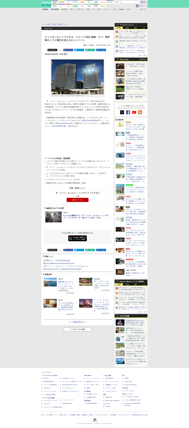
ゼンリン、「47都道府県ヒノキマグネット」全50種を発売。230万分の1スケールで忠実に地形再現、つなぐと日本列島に (133, 47)
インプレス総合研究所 (50, 385)
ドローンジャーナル (49, 391)
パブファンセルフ (130, 391)
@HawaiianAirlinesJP (63, 123)
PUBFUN (125, 388)
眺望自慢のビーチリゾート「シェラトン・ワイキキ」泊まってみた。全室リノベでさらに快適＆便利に (65, 286)
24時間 (127, 28)
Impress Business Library (69, 385)
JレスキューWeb (110, 388)
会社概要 (113, 415)
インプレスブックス (68, 400)
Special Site (124, 59)
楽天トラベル (77, 200)
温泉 (88, 9)
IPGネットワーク (127, 394)
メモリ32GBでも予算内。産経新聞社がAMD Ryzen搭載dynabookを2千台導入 (135, 81)
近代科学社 (87, 400)
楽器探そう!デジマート (93, 381)
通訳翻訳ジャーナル (111, 385)
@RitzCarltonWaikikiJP (91, 120)
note (91, 50)
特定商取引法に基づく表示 (140, 415)
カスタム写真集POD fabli (132, 400)
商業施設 (121, 9)
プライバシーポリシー (101, 415)
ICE (123, 375)
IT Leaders (47, 388)
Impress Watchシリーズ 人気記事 (132, 281)
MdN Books (108, 397)
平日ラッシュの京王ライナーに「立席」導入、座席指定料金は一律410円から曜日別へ (136, 212)
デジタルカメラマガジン (51, 400)
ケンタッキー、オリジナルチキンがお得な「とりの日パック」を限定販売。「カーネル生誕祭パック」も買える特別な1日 (132, 299)
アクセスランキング (127, 25)
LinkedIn (102, 50)
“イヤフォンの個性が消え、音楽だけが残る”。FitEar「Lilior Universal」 (135, 73)
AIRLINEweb (109, 378)
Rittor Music (88, 375)
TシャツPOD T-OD (92, 385)
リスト (60, 50)
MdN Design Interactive (112, 400)
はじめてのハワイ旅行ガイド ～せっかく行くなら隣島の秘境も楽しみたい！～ (136, 361)
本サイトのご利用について (49, 415)
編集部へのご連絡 (87, 415)
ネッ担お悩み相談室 (49, 394)
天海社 (127, 378)
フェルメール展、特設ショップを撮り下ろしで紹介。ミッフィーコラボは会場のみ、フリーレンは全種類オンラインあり (132, 33)
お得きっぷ (80, 9)
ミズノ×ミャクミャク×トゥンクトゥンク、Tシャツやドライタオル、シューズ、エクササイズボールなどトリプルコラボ (136, 160)
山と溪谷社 (87, 391)
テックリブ (106, 404)
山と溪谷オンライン (92, 394)
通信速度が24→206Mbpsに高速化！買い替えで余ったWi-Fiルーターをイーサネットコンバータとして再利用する (133, 309)
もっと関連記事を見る (76, 322)
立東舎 (88, 388)
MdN (104, 394)
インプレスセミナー (68, 388)
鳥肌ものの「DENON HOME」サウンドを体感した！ (135, 89)
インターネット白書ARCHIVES (53, 407)
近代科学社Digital (91, 403)
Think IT (46, 378)
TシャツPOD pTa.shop (132, 397)
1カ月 (143, 28)
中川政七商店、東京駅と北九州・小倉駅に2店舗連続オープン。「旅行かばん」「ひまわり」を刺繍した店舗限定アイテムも (136, 181)
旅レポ (72, 9)
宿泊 (128, 9)
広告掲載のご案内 (74, 415)
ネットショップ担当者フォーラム (72, 381)
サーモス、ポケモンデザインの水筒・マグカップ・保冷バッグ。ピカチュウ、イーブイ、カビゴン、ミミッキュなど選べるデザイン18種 (136, 245)
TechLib (107, 406)
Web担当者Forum (49, 381)
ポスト (54, 50)
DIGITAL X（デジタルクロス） (71, 391)
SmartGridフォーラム (68, 378)
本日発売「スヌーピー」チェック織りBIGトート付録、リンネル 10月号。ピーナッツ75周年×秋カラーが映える (132, 52)
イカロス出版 (107, 375)
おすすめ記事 (124, 316)
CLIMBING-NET (91, 397)
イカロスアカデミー (111, 391)
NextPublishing (66, 403)
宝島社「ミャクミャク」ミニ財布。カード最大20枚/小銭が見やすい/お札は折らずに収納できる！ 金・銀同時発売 (132, 38)
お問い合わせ (63, 415)
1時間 (119, 28)
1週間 (135, 28)
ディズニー (107, 9)
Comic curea (128, 381)
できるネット (48, 404)
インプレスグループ (124, 415)
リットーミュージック (92, 378)
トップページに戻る (77, 329)
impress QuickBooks (131, 385)
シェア (70, 50)
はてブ (80, 50)
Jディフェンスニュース (112, 381)
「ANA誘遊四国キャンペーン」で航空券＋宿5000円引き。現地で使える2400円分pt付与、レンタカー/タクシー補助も (136, 139)
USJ (114, 9)
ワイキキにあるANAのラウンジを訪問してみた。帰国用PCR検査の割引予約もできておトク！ (66, 307)
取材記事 (64, 9)
